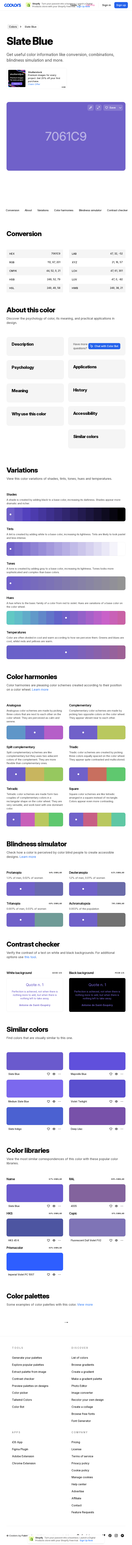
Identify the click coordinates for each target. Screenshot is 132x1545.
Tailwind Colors (22, 1399)
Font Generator (81, 1421)
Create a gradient (83, 1371)
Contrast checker (117, 210)
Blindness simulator (90, 210)
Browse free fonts (83, 1414)
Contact (77, 1505)
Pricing (76, 1442)
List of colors (80, 1357)
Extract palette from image (29, 1371)
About (28, 210)
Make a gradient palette (87, 1379)
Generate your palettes (27, 1357)
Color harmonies (63, 210)
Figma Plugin (20, 1449)
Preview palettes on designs (30, 1386)
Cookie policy (80, 1470)
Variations (43, 210)
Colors (13, 26)
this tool (30, 957)
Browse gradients (83, 1364)
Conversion (12, 210)
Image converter (82, 1392)
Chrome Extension (24, 1463)
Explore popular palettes (28, 1364)
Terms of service (82, 1456)
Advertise (78, 1491)
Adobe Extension (23, 1456)
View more (85, 1304)
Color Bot (18, 1406)
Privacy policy (80, 1463)
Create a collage (82, 1406)
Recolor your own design (88, 1399)
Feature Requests (83, 1512)
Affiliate (76, 1498)
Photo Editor (79, 1386)
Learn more (40, 689)
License (76, 1449)
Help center (79, 1484)
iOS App (17, 1442)
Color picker (20, 1392)
